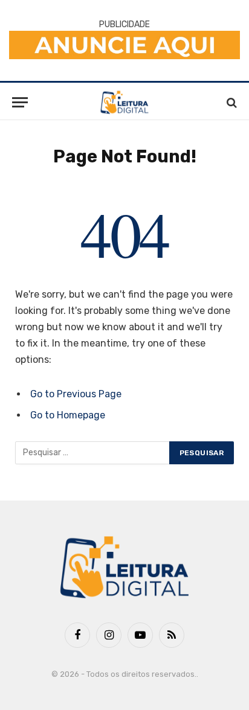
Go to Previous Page (75, 394)
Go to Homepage (67, 415)
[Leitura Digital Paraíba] (124, 102)
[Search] (230, 102)
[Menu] (20, 102)
